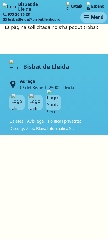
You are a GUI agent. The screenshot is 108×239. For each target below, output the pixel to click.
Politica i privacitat (64, 121)
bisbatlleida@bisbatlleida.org (34, 19)
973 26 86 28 (19, 14)
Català (76, 6)
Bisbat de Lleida (28, 6)
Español (98, 6)
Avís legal (36, 121)
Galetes (16, 121)
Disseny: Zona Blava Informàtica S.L (41, 128)
